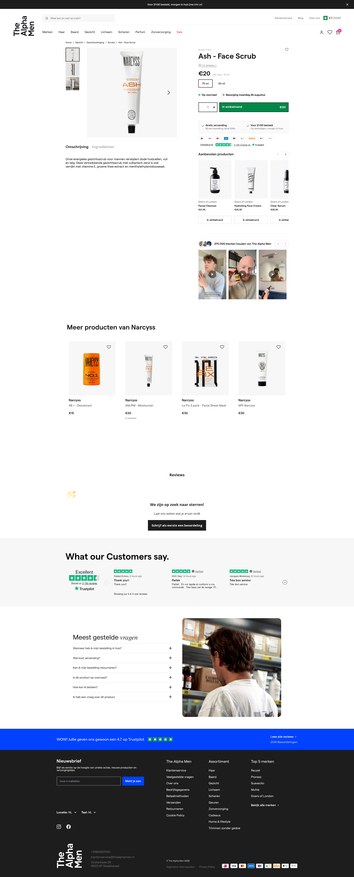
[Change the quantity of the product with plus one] (214, 107)
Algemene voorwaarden (180, 866)
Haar (212, 770)
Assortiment (219, 761)
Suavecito (257, 783)
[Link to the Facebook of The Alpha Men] (68, 826)
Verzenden (173, 802)
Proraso (256, 777)
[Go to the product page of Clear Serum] (287, 179)
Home (69, 42)
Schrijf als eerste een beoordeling (177, 525)
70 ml (205, 83)
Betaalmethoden (177, 796)
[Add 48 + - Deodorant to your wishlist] (109, 347)
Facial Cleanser (207, 205)
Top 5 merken (262, 761)
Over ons (172, 783)
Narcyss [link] (204, 50)
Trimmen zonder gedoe (224, 828)
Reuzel (255, 770)
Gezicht (79, 42)
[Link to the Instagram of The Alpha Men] (59, 826)
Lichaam (214, 789)
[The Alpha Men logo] (23, 26)
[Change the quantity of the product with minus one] (202, 107)
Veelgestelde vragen (180, 777)
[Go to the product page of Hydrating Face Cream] (251, 179)
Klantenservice (176, 770)
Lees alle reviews (282, 736)
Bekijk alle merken (263, 805)
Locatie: (62, 812)
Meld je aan (133, 781)
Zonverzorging (218, 809)
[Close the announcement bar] (347, 4)
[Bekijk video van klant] (212, 274)
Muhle (255, 789)
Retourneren (174, 809)
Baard (212, 777)
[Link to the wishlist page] (329, 32)
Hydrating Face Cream (248, 205)
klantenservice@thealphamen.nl (112, 857)
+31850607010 (100, 852)
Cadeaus (215, 815)
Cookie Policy (175, 815)
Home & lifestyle (219, 821)
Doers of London (262, 796)
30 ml (221, 83)
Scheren (214, 796)
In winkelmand (215, 220)
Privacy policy (207, 866)
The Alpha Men (179, 761)
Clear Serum (278, 205)
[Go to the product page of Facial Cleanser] (215, 179)
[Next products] (286, 154)
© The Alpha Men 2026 (178, 861)
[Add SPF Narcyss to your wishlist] (278, 347)
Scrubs (111, 42)
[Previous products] (278, 154)
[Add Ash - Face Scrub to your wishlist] (287, 49)
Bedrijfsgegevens (178, 789)
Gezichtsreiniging (95, 42)
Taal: (84, 812)
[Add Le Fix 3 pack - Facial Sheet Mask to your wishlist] (222, 347)
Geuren (214, 802)
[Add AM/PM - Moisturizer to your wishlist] (165, 347)
